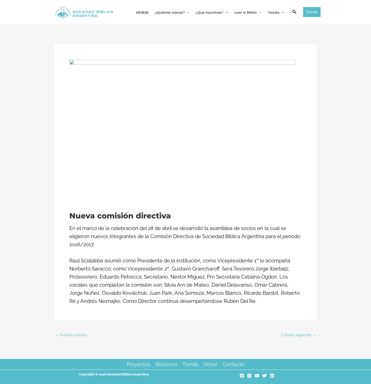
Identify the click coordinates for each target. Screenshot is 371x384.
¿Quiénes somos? (170, 12)
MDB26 (142, 12)
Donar (210, 364)
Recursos (166, 364)
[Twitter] (264, 375)
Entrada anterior (71, 335)
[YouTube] (257, 375)
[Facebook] (242, 375)
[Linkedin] (272, 375)
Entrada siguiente (298, 335)
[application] (187, 12)
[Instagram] (249, 375)
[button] (294, 12)
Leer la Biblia (245, 12)
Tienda (190, 364)
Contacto (233, 364)
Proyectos (138, 364)
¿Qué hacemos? (209, 12)
